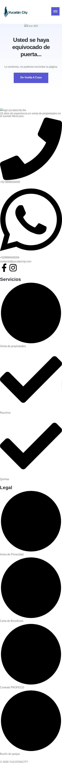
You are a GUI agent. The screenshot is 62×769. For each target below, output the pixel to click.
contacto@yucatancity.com (15, 261)
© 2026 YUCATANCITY (14, 761)
